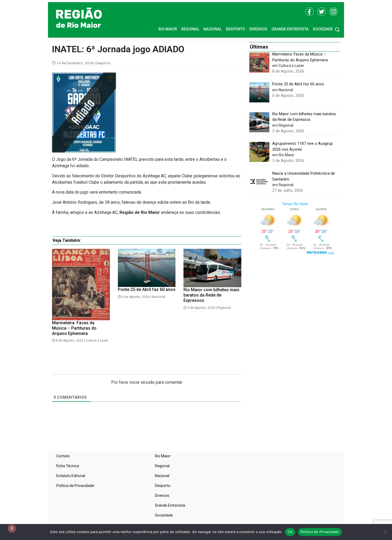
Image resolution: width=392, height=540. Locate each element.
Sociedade (323, 29)
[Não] (385, 532)
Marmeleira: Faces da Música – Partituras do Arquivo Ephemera (74, 328)
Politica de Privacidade (75, 485)
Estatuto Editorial (70, 476)
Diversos (258, 29)
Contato (63, 456)
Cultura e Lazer (97, 340)
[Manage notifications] (11, 528)
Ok (290, 532)
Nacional (212, 29)
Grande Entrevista (290, 29)
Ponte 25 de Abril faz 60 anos (146, 289)
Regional (190, 29)
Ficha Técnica (67, 466)
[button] (337, 29)
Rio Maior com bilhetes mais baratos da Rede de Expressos (211, 295)
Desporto (235, 29)
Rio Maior (167, 29)
